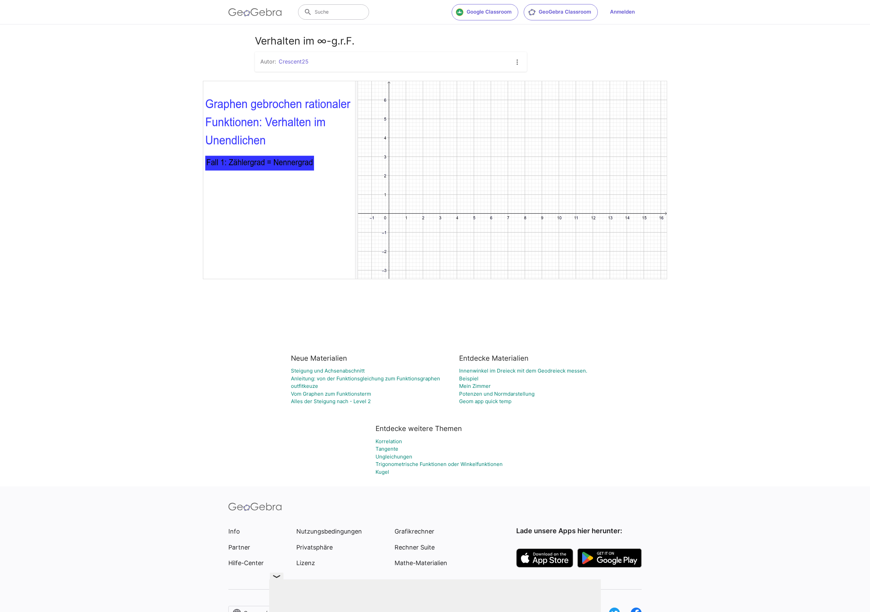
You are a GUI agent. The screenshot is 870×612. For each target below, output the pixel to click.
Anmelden (622, 11)
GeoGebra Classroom (565, 11)
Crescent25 (294, 61)
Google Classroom (489, 11)
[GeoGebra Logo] (255, 12)
